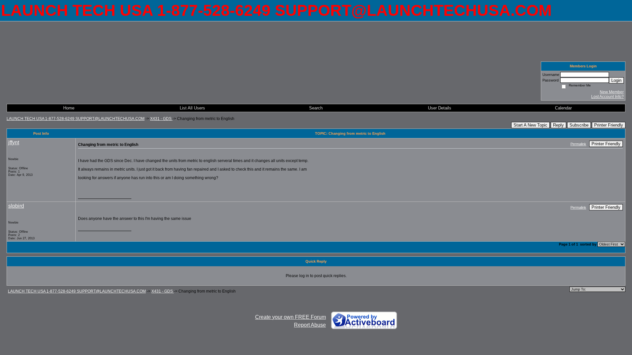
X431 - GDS (161, 118)
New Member (612, 92)
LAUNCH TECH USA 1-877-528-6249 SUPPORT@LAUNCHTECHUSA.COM (76, 118)
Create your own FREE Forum (290, 317)
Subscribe (579, 125)
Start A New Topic (530, 125)
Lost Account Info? (607, 96)
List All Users (192, 108)
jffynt (13, 142)
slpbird (16, 206)
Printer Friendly (608, 125)
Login (616, 80)
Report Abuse (310, 325)
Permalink (578, 144)
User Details (439, 108)
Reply (558, 125)
